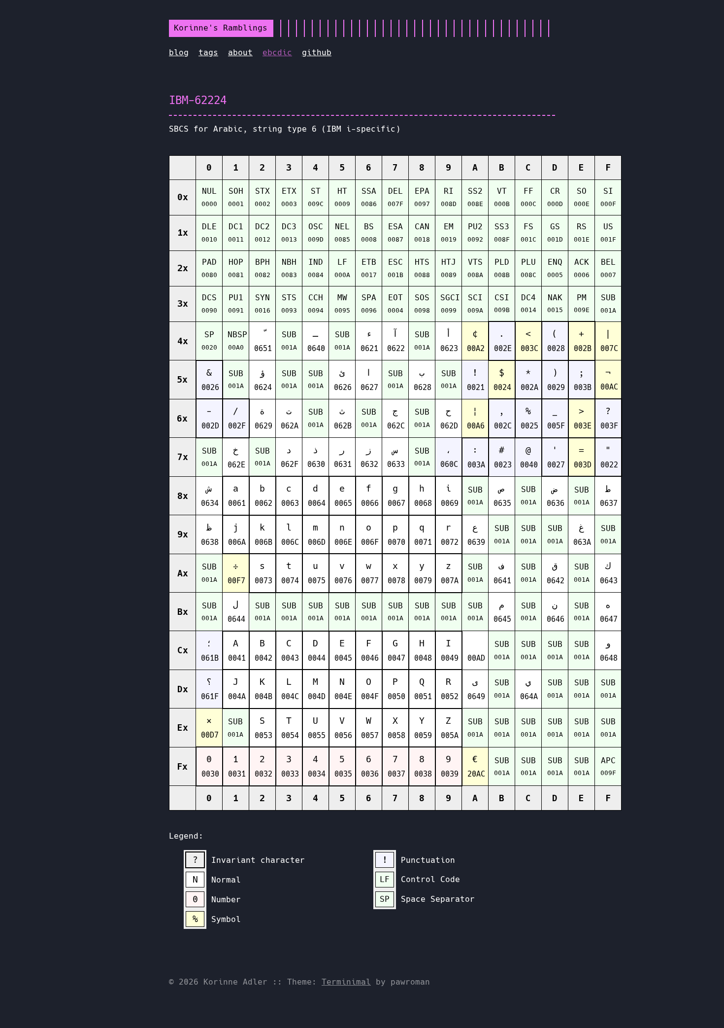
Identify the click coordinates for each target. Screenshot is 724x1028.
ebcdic (277, 52)
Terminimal (346, 982)
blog (179, 52)
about (240, 52)
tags (208, 52)
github (316, 52)
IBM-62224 (198, 100)
